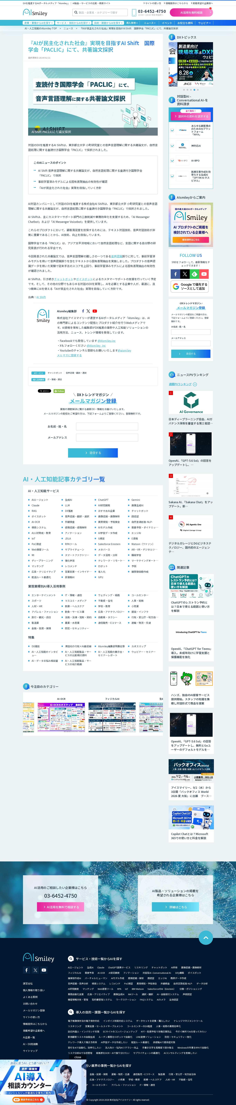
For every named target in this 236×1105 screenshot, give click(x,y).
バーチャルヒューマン (96, 978)
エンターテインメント (44, 595)
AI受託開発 (114, 972)
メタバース (104, 549)
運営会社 (28, 983)
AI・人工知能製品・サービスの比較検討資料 (78, 653)
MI (33, 555)
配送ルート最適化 (41, 577)
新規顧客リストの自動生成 (81, 1036)
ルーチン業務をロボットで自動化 (115, 1036)
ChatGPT (103, 499)
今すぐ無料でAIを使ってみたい (191, 1031)
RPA (119, 988)
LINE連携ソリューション (148, 1036)
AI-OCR (36, 522)
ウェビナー (204, 23)
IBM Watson (138, 988)
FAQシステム (146, 999)
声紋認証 (187, 994)
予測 (133, 566)
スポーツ (36, 600)
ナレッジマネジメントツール (188, 1020)
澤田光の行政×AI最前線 (78, 646)
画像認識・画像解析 (109, 516)
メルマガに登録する (69, 355)
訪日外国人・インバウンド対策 (83, 1031)
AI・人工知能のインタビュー (45, 653)
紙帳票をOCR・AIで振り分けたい (112, 1053)
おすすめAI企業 (106, 511)
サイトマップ (30, 1050)
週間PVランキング (180, 384)
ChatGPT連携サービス (119, 967)
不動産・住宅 (105, 600)
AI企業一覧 (29, 1037)
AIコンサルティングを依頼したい (180, 1053)
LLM (67, 505)
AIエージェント (40, 499)
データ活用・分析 (107, 555)
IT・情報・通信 (55, 379)
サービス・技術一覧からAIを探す (99, 958)
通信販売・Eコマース (109, 622)
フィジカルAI (74, 972)
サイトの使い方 (153, 3)
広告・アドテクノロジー (111, 611)
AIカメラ (161, 999)
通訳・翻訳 (147, 994)
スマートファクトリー (77, 555)
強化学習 (70, 560)
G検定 (101, 538)
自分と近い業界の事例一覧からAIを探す (104, 1065)
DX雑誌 (36, 646)
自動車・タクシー (107, 617)
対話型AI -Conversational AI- (157, 972)
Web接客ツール (40, 549)
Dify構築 (179, 972)
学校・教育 (104, 606)
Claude (35, 505)
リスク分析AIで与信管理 (80, 1053)
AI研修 (174, 967)
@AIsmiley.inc (107, 341)
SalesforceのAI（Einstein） (162, 988)
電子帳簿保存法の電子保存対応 (83, 1020)
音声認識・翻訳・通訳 (76, 372)
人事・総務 (137, 600)
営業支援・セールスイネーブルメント (104, 1026)
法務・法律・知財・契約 (78, 617)
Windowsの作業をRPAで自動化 (193, 1047)
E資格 (134, 538)
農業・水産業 (72, 622)
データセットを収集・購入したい (153, 1020)
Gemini (135, 499)
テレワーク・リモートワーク (112, 560)
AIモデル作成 (105, 527)
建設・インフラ (139, 611)
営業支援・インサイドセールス (79, 571)
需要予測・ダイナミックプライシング (145, 527)
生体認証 (173, 999)
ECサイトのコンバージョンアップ (120, 1031)
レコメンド (71, 566)
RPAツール (71, 544)
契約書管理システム (102, 999)
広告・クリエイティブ (44, 571)
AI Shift (41, 297)
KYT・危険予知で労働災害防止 (156, 1031)
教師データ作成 (178, 978)
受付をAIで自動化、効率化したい (84, 1047)
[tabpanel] (191, 64)
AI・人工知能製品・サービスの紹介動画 (78, 662)
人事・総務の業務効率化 (168, 1026)
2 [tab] (187, 90)
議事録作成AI (74, 978)
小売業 (135, 606)
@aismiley (124, 350)
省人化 (101, 571)
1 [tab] (184, 90)
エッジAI (136, 533)
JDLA (68, 538)
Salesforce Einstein (109, 544)
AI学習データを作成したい (114, 1042)
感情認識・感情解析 (76, 527)
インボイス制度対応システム (117, 1020)
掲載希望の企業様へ (203, 3)
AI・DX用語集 (30, 1044)
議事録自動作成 (139, 571)
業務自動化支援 (76, 994)
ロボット (103, 566)
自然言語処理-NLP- (142, 522)
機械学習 (136, 555)
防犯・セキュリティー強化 (178, 1036)
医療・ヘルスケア (74, 606)
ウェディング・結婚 (109, 595)
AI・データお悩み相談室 (45, 660)
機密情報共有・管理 (78, 999)
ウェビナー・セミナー (143, 651)
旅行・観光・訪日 (41, 617)
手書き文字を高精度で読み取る (158, 1047)
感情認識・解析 (136, 978)
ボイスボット (84, 279)
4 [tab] (194, 90)
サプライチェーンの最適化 (146, 1053)
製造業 (35, 622)
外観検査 (70, 522)
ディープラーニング (42, 560)
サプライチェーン (74, 549)
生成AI (68, 499)
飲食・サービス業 (74, 611)
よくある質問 (30, 997)
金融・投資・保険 (41, 628)
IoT (33, 538)
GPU (100, 577)
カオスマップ (138, 646)
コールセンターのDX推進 (139, 1026)
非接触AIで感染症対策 (164, 1042)
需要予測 (89, 972)
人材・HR (37, 606)
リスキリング (141, 967)
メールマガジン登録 (34, 1010)
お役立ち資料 (185, 23)
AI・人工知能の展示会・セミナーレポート (111, 653)
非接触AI (69, 577)
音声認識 (116, 256)
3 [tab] (191, 90)
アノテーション (73, 533)
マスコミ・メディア (76, 600)
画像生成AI (137, 505)
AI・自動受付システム (168, 994)
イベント (167, 23)
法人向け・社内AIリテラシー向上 (121, 1047)
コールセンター (139, 595)
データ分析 (202, 983)
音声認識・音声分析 (78, 983)
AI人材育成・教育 (41, 533)
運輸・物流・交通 (141, 622)
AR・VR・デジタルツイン (145, 549)
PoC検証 (36, 544)
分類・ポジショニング (191, 988)
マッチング (38, 566)
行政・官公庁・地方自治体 (145, 617)
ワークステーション (126, 999)
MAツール (133, 994)
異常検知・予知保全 (109, 522)
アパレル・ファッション (45, 611)
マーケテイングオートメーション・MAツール (145, 560)
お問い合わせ (30, 1003)
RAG (34, 511)
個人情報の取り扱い (34, 990)
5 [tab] (198, 90)
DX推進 (69, 511)
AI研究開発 (104, 505)
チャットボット (63, 279)
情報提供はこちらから (177, 3)
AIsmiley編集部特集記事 (111, 646)
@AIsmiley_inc (96, 345)
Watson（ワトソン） (143, 544)
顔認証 (135, 516)
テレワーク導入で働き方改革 (82, 1042)
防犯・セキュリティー (77, 628)
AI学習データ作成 (107, 533)
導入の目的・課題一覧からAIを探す (100, 1012)
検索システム (39, 527)
